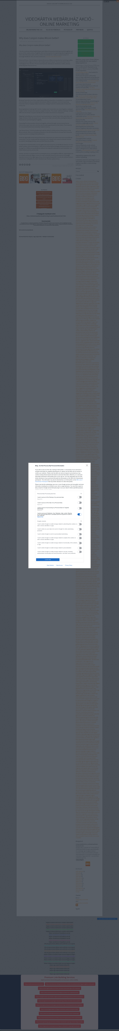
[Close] (87, 465)
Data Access (59, 565)
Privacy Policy (68, 565)
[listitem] (59, 493)
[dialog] (59, 515)
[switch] (79, 497)
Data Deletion (50, 565)
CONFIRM (48, 559)
